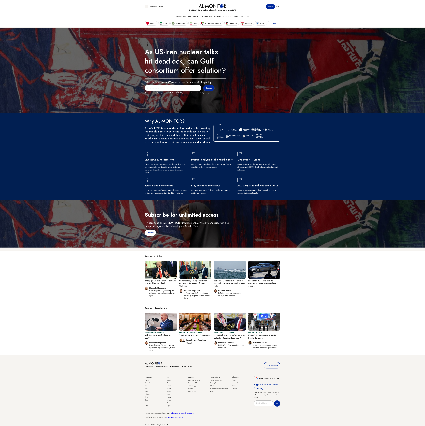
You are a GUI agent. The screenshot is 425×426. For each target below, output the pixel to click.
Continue (150, 232)
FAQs (212, 386)
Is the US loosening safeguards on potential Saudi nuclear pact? (229, 336)
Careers (234, 389)
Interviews (245, 16)
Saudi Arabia (149, 383)
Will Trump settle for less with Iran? (158, 336)
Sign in (278, 7)
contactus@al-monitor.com (174, 417)
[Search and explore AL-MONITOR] (146, 6)
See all (275, 23)
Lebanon (147, 403)
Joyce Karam (191, 340)
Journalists (235, 383)
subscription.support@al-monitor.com (182, 413)
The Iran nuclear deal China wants (195, 335)
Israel (146, 391)
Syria (146, 405)
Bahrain (169, 386)
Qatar (147, 400)
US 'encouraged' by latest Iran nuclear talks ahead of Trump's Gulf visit (193, 283)
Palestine (147, 394)
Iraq (168, 377)
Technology (207, 16)
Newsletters (153, 6)
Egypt (146, 397)
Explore (235, 16)
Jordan (169, 380)
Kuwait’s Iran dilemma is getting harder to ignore (262, 336)
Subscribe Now (272, 365)
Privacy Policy (214, 383)
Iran (146, 386)
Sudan (169, 397)
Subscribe (270, 7)
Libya (168, 394)
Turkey (147, 380)
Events (161, 6)
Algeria (169, 405)
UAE (146, 389)
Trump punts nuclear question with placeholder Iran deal (160, 282)
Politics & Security (183, 16)
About (234, 380)
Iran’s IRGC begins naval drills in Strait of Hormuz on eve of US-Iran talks (229, 283)
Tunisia (169, 400)
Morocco (170, 403)
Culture (196, 16)
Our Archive (192, 391)
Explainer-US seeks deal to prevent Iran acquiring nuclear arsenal (262, 283)
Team (234, 386)
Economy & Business (221, 16)
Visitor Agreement (216, 380)
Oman (169, 383)
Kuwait (169, 389)
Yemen (169, 391)
